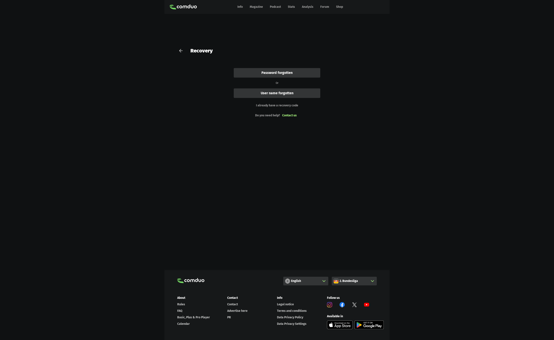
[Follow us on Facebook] (342, 305)
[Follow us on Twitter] (354, 305)
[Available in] (340, 324)
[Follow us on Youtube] (366, 305)
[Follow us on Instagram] (329, 305)
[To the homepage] (183, 7)
